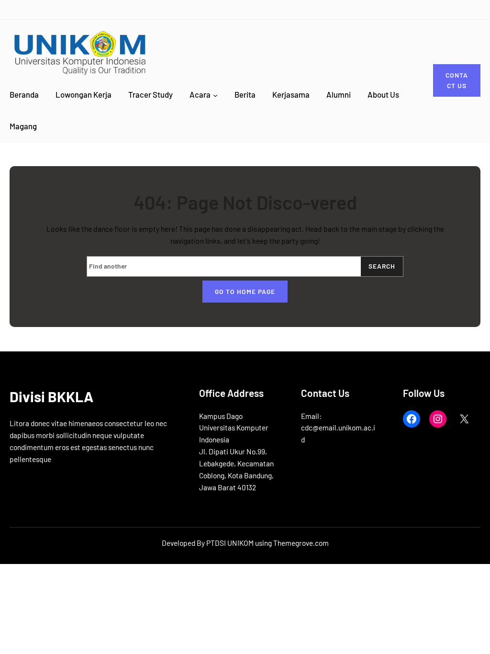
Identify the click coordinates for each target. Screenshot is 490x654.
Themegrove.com (301, 542)
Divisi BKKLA (51, 396)
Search (381, 266)
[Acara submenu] (215, 94)
